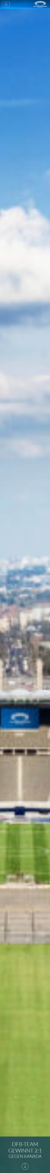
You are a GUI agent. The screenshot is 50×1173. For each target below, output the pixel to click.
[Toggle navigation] (6, 4)
